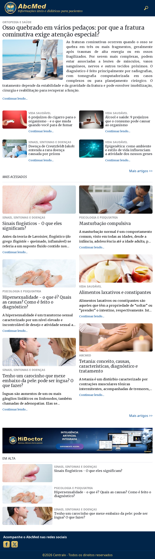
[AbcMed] (43, 8)
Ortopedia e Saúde (16, 22)
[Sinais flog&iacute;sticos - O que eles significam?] (27, 473)
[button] (146, 8)
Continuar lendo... (14, 98)
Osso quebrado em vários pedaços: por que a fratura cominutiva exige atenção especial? (73, 31)
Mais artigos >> (141, 171)
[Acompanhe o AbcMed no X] (14, 544)
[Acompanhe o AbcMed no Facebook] (6, 544)
